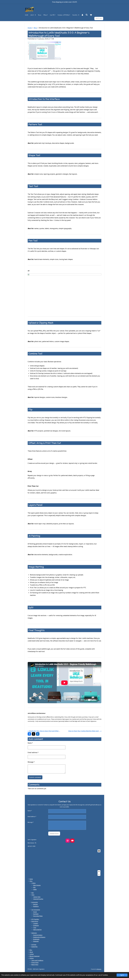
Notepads (36, 941)
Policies (32, 958)
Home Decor (34, 921)
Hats (32, 892)
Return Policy (34, 964)
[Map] (64, 863)
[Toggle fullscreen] (99, 850)
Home (30, 28)
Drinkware (36, 925)
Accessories (34, 902)
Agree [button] (122, 975)
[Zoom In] (99, 871)
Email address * (33, 752)
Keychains (36, 914)
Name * (30, 743)
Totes (32, 895)
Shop (31, 881)
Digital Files (34, 946)
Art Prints (33, 944)
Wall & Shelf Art (37, 929)
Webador (99, 969)
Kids (34, 887)
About (31, 952)
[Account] (82, 15)
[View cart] (91, 15)
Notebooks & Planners (39, 937)
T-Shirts (33, 883)
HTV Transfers (35, 919)
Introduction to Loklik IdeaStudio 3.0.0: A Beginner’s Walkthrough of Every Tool (66, 28)
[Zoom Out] (99, 874)
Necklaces (36, 906)
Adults (35, 889)
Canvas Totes (36, 897)
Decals (35, 912)
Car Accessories (35, 909)
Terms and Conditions (37, 960)
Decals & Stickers (37, 935)
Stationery (34, 933)
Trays (34, 927)
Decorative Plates (38, 916)
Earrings (35, 904)
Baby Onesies (37, 885)
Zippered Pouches (38, 899)
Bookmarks (36, 939)
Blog (35, 28)
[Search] (87, 14)
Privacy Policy (35, 962)
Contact (32, 954)
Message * (31, 762)
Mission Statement (34, 956)
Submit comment (35, 777)
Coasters (35, 923)
